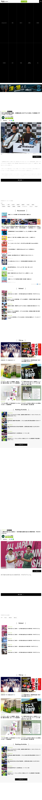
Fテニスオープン (24, 206)
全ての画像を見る (37, 156)
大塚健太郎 (3, 206)
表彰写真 (10, 617)
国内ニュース (10, 111)
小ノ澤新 (8, 204)
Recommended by (34, 284)
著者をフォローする (9, 118)
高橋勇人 (33, 204)
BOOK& (29, 62)
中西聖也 (8, 206)
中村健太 (28, 204)
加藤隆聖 (13, 206)
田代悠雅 (13, 204)
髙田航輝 (18, 204)
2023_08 (31, 206)
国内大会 (3, 204)
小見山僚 (36, 206)
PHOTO (5, 617)
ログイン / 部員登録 (24, 1)
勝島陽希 (23, 204)
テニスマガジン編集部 (9, 116)
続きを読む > (21, 180)
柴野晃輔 (18, 206)
